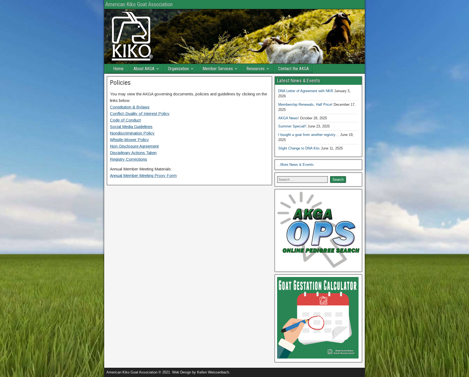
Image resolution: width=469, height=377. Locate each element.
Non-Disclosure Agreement (134, 146)
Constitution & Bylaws (130, 107)
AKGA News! (288, 118)
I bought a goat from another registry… (308, 135)
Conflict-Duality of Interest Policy (140, 113)
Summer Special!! (292, 126)
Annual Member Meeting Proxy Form (143, 175)
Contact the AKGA (293, 68)
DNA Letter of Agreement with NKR (305, 91)
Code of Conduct (125, 120)
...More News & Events (295, 165)
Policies (120, 82)
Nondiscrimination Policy (132, 133)
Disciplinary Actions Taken (133, 152)
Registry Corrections (128, 159)
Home (118, 68)
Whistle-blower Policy (129, 139)
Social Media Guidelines (131, 126)
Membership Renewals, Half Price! (305, 104)
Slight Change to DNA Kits (299, 148)
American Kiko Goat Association (139, 4)
